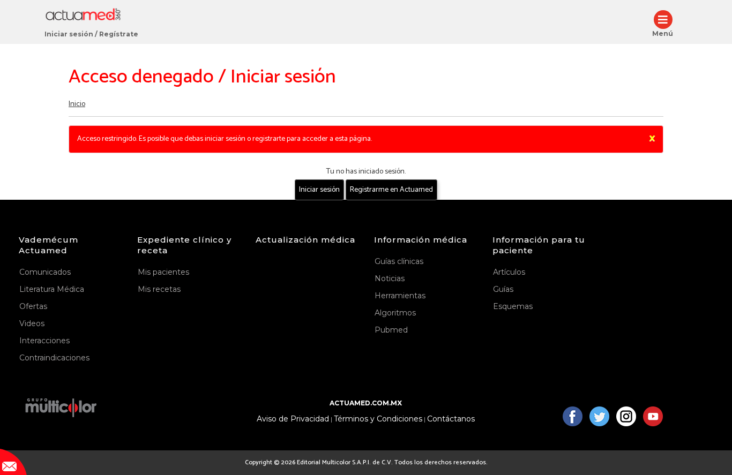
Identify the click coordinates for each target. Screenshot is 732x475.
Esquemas (513, 306)
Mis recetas (159, 289)
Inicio (77, 104)
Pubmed (391, 330)
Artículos (509, 272)
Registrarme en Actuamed (391, 190)
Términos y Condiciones (378, 419)
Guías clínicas (399, 261)
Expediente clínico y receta (184, 245)
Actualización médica (305, 240)
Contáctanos (451, 419)
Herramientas (400, 295)
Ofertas (33, 306)
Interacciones (44, 340)
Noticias (390, 278)
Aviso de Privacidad (293, 419)
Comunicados (45, 272)
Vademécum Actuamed (48, 245)
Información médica (420, 240)
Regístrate (118, 34)
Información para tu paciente (538, 245)
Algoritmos (395, 313)
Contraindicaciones (54, 358)
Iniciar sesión (68, 34)
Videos (31, 323)
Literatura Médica (51, 289)
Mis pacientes (163, 272)
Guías (503, 289)
